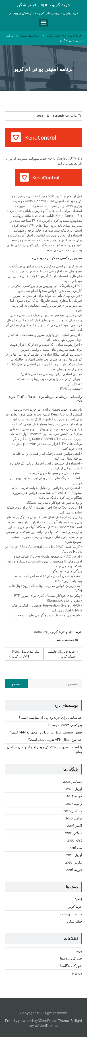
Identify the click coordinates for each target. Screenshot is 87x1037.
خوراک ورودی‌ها (71, 958)
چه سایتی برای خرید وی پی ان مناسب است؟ (50, 718)
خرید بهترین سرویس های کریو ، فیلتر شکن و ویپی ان (43, 13)
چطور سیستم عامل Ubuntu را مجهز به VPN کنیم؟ (46, 732)
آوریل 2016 (74, 855)
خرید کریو (75, 907)
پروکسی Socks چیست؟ (65, 725)
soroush (58, 115)
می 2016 (75, 848)
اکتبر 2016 (74, 826)
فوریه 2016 (74, 870)
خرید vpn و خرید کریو (67, 632)
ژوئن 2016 (74, 840)
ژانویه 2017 (74, 804)
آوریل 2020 (74, 789)
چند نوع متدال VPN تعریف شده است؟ (55, 740)
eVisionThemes (46, 1026)
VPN (78, 899)
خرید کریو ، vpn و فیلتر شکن (43, 4)
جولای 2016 (73, 833)
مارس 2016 (73, 862)
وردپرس (76, 973)
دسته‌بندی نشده (30, 35)
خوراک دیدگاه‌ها (71, 966)
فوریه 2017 (74, 796)
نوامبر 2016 (73, 818)
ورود (79, 951)
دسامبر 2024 (72, 782)
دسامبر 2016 (72, 811)
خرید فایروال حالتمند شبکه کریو (61, 654)
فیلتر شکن (74, 921)
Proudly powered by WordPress (30, 1021)
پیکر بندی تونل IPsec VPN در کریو (25, 654)
